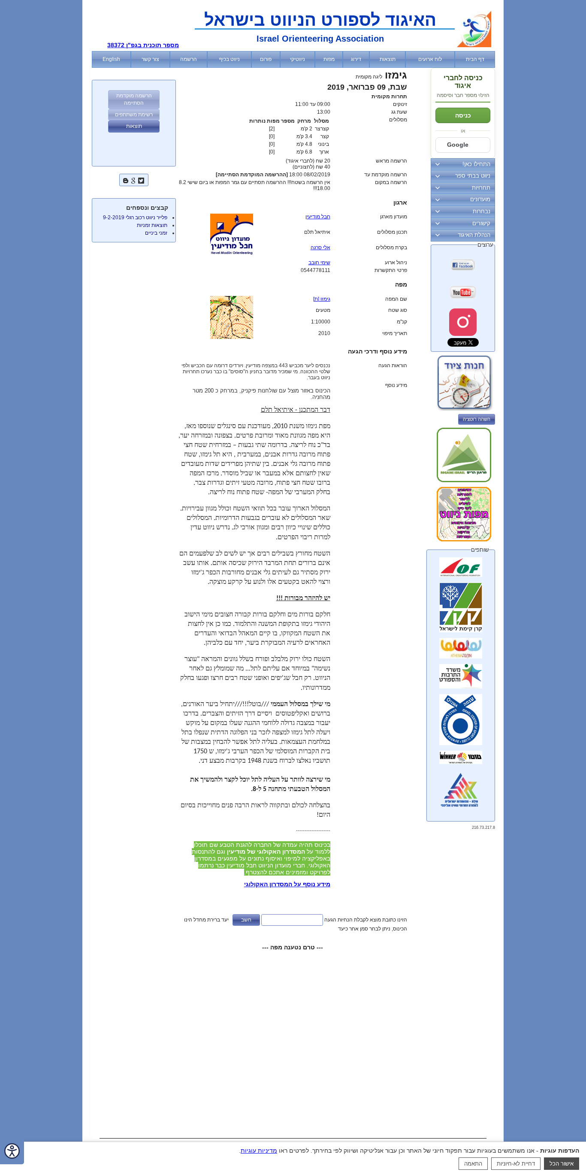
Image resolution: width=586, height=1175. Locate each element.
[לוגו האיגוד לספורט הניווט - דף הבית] (474, 45)
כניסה (463, 115)
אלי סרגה (320, 248)
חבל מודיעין (317, 217)
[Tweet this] (141, 179)
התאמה (473, 1163)
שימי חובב (319, 263)
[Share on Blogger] (125, 179)
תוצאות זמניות (152, 225)
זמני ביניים (156, 233)
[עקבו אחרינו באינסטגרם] (463, 322)
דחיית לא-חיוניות (516, 1163)
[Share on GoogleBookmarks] (133, 179)
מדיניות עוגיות (259, 1150)
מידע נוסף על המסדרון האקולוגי (287, 884)
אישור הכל (562, 1163)
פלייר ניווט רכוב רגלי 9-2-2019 (135, 217)
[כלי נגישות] (12, 1151)
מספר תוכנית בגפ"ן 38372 (143, 45)
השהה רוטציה (476, 419)
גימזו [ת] (321, 299)
